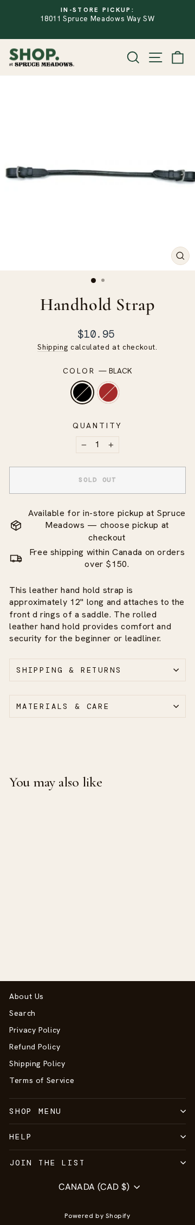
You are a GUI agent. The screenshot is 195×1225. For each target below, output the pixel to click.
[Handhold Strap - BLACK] (15, 944)
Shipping (52, 347)
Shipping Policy (37, 1063)
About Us (26, 996)
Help (20, 1137)
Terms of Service (41, 1080)
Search (22, 1013)
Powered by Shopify (97, 1215)
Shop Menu (35, 1111)
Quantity (97, 425)
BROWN (108, 392)
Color (98, 371)
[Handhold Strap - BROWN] (28, 944)
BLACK (82, 392)
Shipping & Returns (68, 670)
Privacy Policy (35, 1030)
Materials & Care (63, 706)
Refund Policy (34, 1047)
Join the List (47, 1163)
